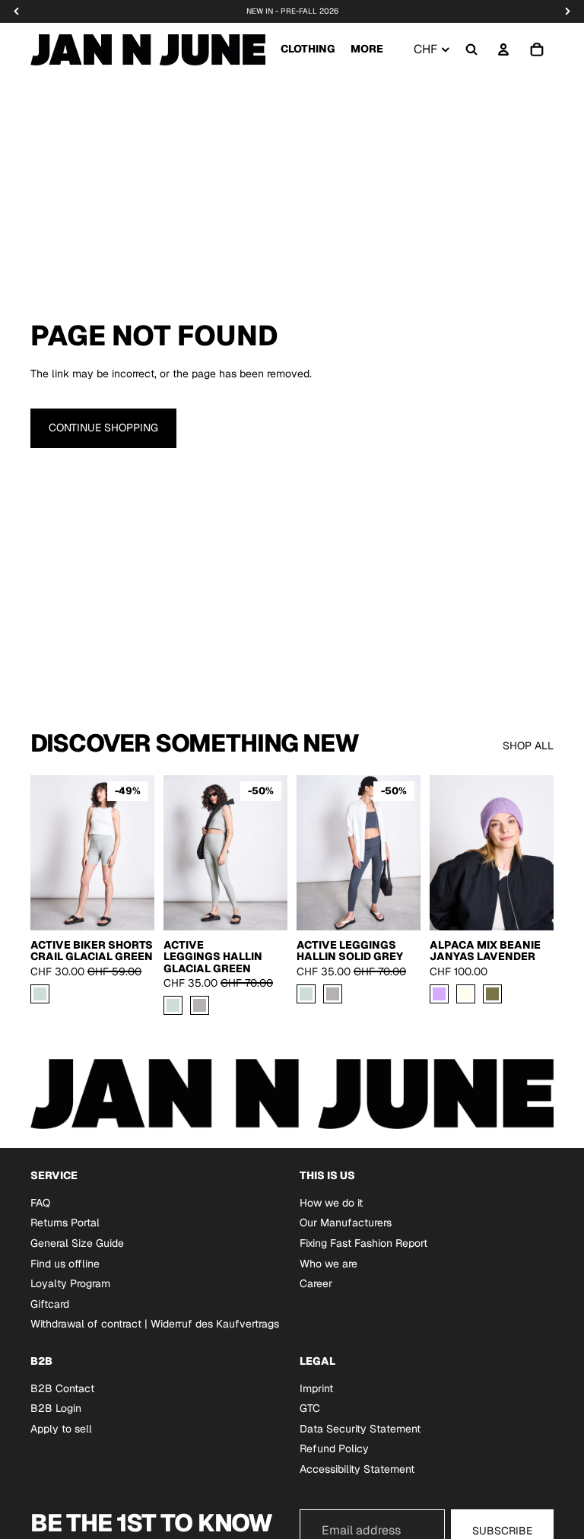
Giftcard (49, 1304)
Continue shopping (103, 427)
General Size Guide (77, 1243)
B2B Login (55, 1408)
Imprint (316, 1388)
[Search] (471, 49)
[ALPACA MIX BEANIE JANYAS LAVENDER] (439, 993)
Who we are (328, 1263)
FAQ (40, 1203)
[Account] (503, 49)
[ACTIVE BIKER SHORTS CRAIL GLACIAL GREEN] (39, 993)
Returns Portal (65, 1222)
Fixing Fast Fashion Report (363, 1243)
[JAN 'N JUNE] (147, 49)
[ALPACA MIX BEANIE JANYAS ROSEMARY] (492, 993)
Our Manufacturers (346, 1222)
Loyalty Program (70, 1283)
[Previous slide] (180, 853)
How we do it (331, 1203)
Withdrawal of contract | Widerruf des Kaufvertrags (154, 1324)
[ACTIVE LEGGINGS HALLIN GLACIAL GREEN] (172, 1006)
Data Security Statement (360, 1429)
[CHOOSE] (130, 907)
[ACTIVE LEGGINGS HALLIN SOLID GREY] (199, 1006)
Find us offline (65, 1263)
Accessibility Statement (357, 1469)
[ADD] (530, 907)
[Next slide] (270, 853)
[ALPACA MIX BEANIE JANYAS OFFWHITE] (465, 993)
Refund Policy (334, 1448)
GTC (310, 1408)
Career (316, 1283)
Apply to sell (61, 1429)
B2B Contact (62, 1388)
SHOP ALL (528, 745)
